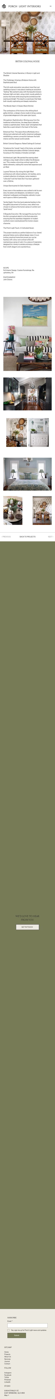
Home (6, 1352)
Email (10, 1321)
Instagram (7, 1373)
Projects (7, 1354)
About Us (7, 1357)
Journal (7, 1361)
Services (7, 1359)
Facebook (7, 1375)
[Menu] (50, 6)
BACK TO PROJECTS (27, 537)
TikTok (6, 1377)
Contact (7, 1364)
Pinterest (7, 1380)
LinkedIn (7, 1382)
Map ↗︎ (6, 1395)
